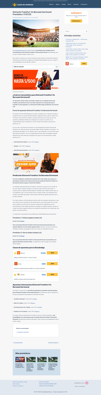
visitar (84, 63)
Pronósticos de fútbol (23, 332)
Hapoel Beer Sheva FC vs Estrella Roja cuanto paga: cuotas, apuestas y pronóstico (30, 367)
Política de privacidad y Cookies (20, 381)
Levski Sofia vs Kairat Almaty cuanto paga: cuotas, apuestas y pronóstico (41, 366)
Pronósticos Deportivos (18, 17)
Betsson (28, 146)
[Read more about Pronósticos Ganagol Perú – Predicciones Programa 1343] (20, 359)
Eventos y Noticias (44, 382)
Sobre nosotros (16, 383)
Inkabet (22, 236)
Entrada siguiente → (53, 342)
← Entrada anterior (18, 342)
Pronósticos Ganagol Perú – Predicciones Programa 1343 (19, 365)
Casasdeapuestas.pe (19, 50)
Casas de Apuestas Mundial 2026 (47, 383)
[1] (15, 253)
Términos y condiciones (18, 385)
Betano (37, 142)
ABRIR (52, 253)
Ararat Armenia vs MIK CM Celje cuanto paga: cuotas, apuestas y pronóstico (53, 366)
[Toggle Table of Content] (56, 67)
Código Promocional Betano (46, 385)
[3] (15, 275)
